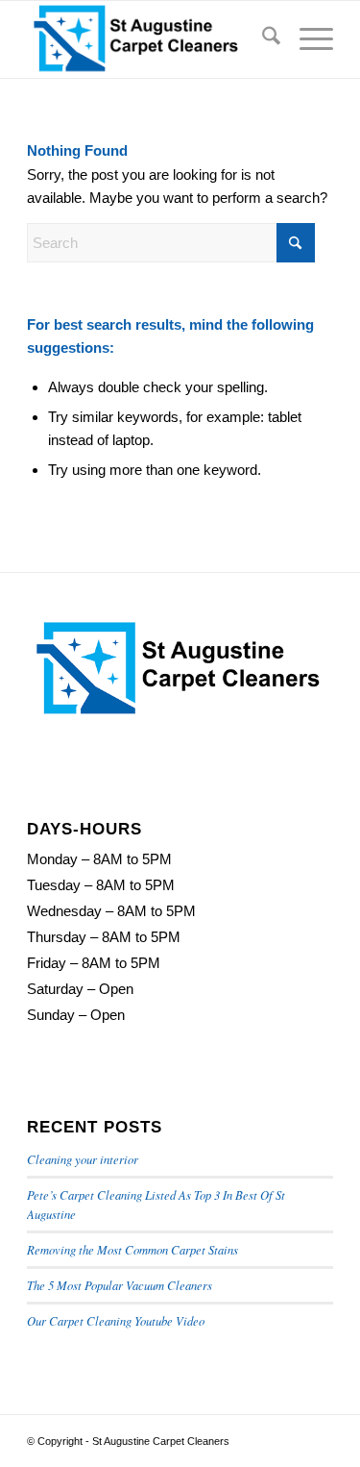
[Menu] (306, 39)
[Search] (261, 39)
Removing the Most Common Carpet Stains (132, 1249)
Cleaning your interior (82, 1159)
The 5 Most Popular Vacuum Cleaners (119, 1285)
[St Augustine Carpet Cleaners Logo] (149, 39)
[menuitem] (261, 39)
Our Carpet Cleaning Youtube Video (115, 1320)
